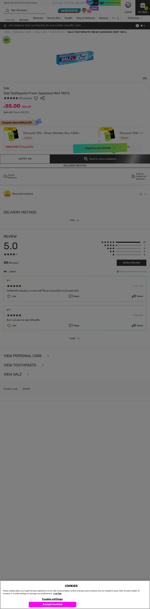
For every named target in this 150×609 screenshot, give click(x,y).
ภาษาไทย (57, 594)
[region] (75, 594)
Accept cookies (53, 604)
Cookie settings (52, 599)
